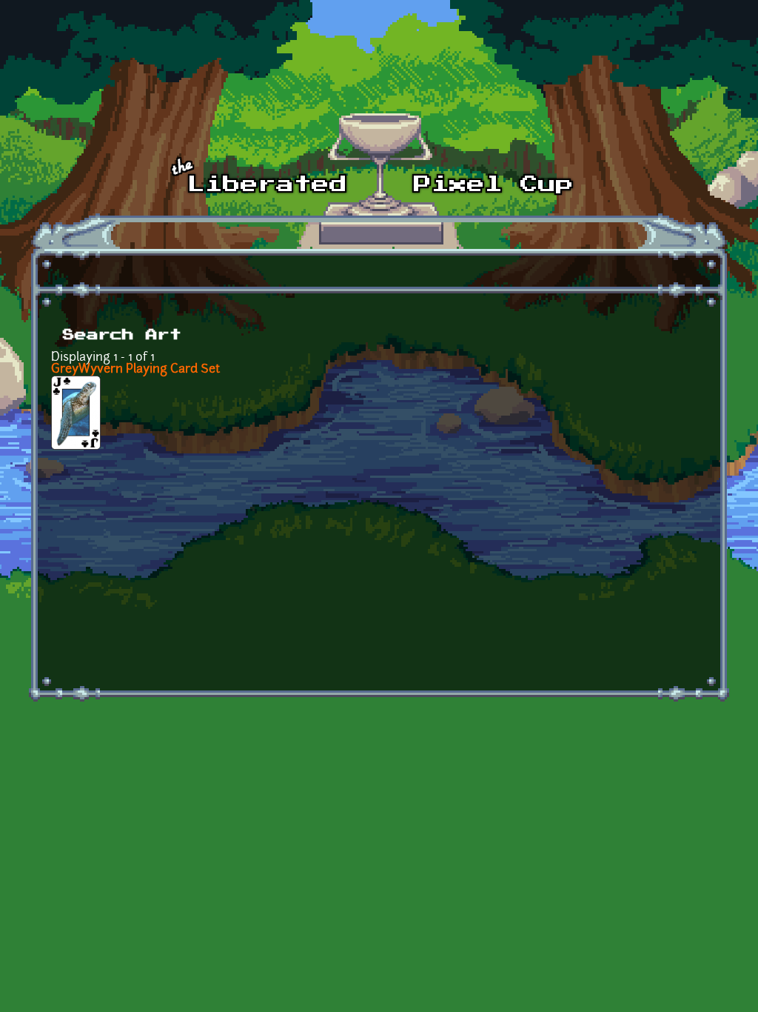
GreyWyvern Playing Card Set (135, 370)
